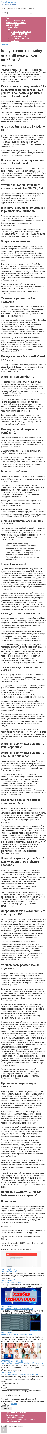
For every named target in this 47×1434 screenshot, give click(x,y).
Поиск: (4, 13)
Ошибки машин (13, 25)
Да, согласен (14, 1395)
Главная (9, 18)
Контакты (15, 41)
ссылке (14, 1404)
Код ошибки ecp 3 (9, 1271)
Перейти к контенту (10, 2)
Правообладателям (19, 34)
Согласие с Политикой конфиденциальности (22, 1391)
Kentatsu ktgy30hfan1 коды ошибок (16, 1335)
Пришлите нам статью (21, 32)
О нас (8, 29)
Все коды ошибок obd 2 (11, 1282)
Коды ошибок (12, 27)
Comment (5, 1406)
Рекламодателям (18, 36)
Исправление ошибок (16, 22)
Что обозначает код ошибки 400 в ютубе (19, 1374)
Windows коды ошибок (16, 20)
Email (4, 1388)
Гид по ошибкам (8, 4)
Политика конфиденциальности (20, 1419)
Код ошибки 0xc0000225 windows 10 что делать (22, 1363)
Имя (3, 1386)
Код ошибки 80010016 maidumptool (17, 1309)
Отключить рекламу (20, 38)
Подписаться (6, 1408)
